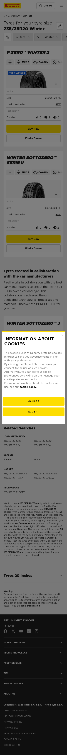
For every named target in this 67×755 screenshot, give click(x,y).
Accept (33, 411)
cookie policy (28, 387)
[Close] (62, 335)
